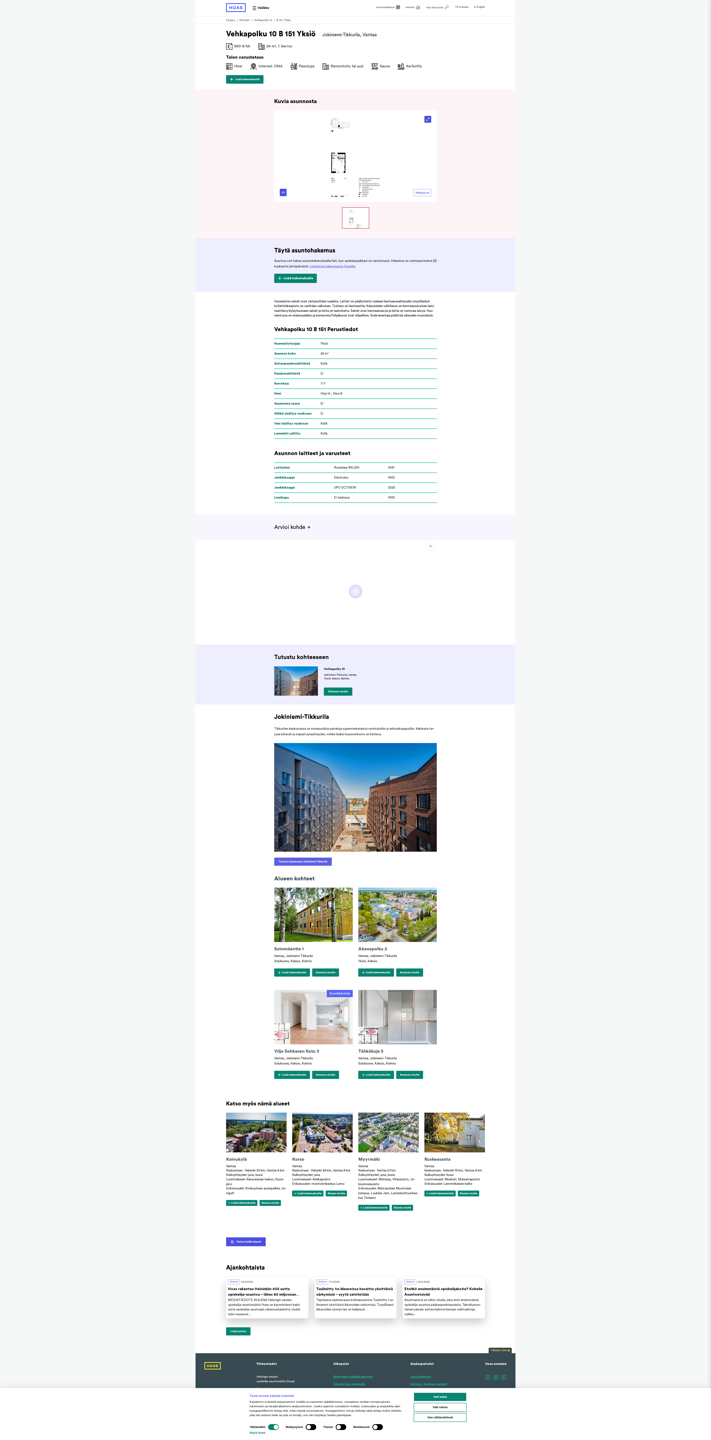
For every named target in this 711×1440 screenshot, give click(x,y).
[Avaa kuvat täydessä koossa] (427, 119)
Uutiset (234, 1281)
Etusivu (230, 20)
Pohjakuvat (422, 192)
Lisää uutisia (238, 1331)
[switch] (311, 1427)
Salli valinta (440, 1407)
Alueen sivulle (270, 1204)
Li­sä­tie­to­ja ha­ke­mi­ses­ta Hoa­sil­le (332, 266)
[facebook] (488, 1377)
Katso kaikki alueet (249, 1241)
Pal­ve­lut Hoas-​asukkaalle (349, 1384)
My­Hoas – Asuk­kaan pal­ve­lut (428, 1384)
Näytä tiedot (257, 1432)
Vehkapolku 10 (263, 20)
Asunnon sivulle (325, 973)
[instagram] (496, 1377)
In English (479, 7)
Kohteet (244, 20)
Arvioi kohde (289, 527)
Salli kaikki (440, 1396)
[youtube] (504, 1377)
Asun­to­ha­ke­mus (420, 1376)
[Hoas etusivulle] (236, 7)
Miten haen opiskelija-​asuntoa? (353, 1376)
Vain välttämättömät (440, 1417)
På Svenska (461, 7)
